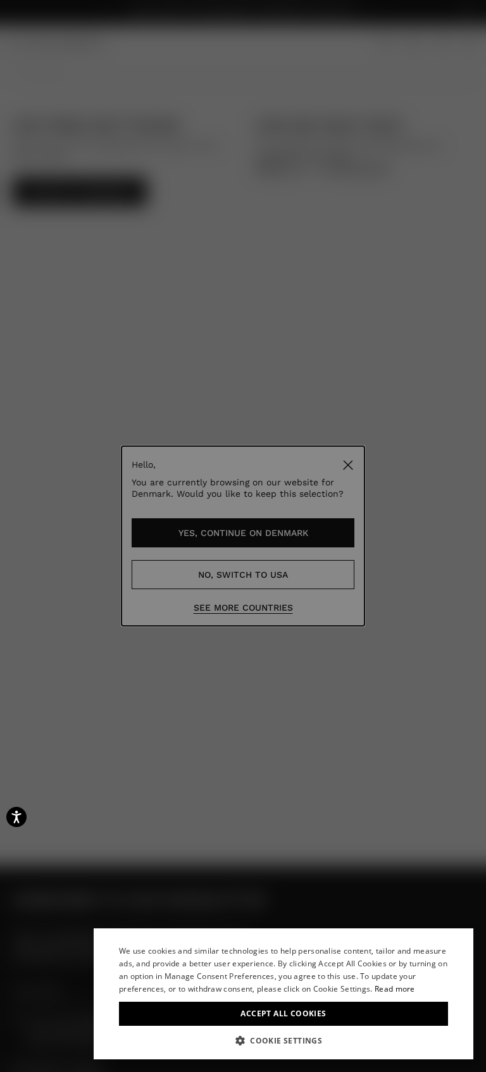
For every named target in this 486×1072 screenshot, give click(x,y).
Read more (395, 988)
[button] (283, 1040)
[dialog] (283, 993)
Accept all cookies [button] (283, 1013)
